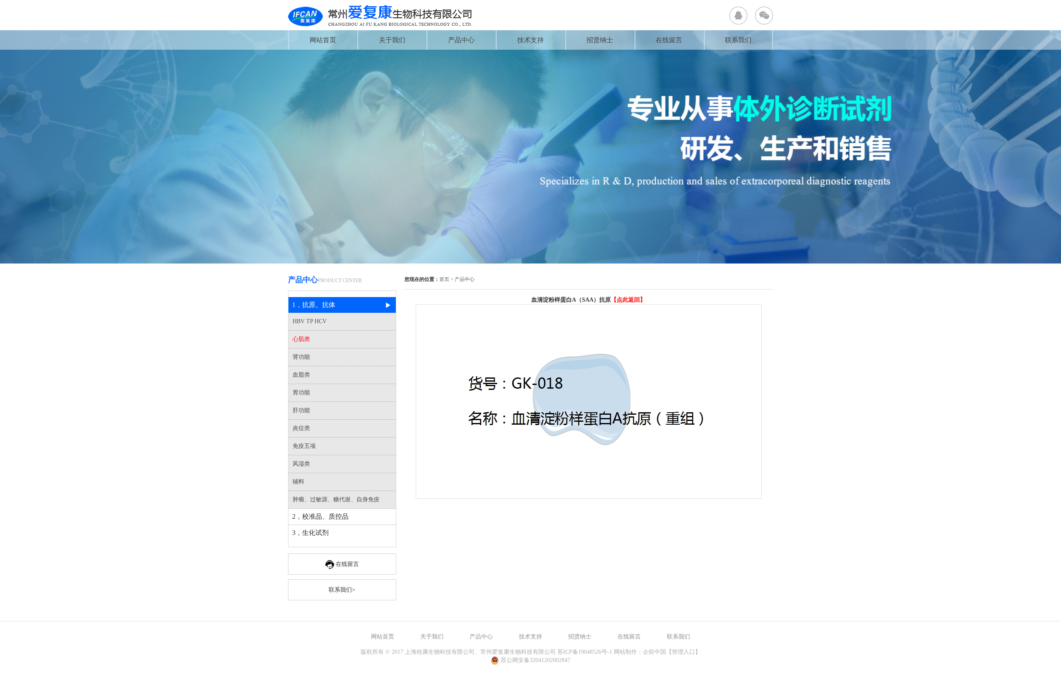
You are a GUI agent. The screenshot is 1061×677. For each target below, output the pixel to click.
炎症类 (301, 428)
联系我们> (342, 590)
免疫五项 (304, 446)
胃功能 (301, 392)
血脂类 (301, 375)
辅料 (298, 482)
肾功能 (301, 357)
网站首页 (323, 40)
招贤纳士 (599, 40)
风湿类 (301, 464)
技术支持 (530, 40)
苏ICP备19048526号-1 (584, 652)
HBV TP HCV (310, 321)
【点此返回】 (628, 300)
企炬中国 (654, 652)
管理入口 (683, 652)
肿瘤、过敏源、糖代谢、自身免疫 (336, 499)
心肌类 (301, 339)
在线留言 (669, 40)
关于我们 (392, 40)
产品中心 (461, 40)
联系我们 (738, 40)
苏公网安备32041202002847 (535, 660)
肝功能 (301, 410)
